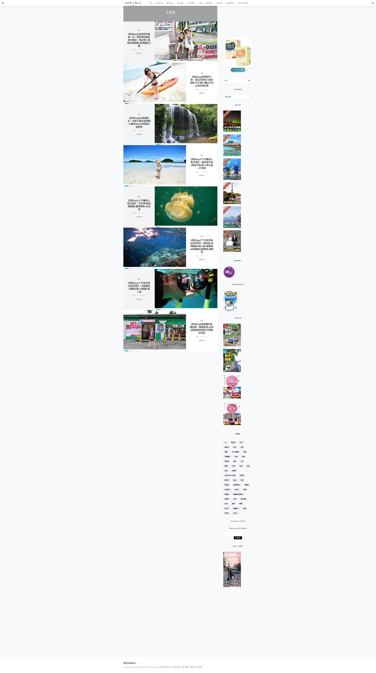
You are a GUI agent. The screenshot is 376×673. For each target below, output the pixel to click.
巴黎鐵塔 (227, 456)
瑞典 (226, 470)
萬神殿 (227, 494)
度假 (243, 456)
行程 (235, 499)
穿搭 (201, 3)
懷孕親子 (220, 3)
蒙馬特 (227, 499)
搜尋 (249, 80)
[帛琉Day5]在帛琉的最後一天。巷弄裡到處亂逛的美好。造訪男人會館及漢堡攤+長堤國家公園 (139, 40)
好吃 (235, 447)
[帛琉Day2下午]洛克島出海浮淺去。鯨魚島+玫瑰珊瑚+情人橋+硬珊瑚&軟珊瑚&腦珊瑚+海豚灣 (201, 246)
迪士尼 (227, 508)
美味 (235, 480)
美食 (242, 480)
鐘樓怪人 (236, 508)
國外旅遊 (180, 3)
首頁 (150, 3)
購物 (233, 503)
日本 (242, 461)
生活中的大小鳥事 (230, 475)
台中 (241, 442)
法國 (241, 466)
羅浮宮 (227, 480)
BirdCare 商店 (238, 70)
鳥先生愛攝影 (243, 3)
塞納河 (227, 447)
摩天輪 (227, 461)
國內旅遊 (169, 3)
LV (226, 442)
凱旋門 (233, 442)
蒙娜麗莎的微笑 (238, 494)
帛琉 (139, 30)
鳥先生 (227, 513)
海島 (248, 466)
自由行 (237, 489)
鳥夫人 (134, 49)
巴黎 (245, 452)
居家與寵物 (230, 3)
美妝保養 (209, 3)
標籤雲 (238, 434)
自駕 (245, 489)
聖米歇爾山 (237, 485)
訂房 (226, 503)
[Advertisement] (233, 20)
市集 (236, 456)
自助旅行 (227, 489)
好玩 (242, 447)
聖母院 (227, 485)
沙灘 (233, 466)
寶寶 (226, 452)
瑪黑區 (234, 470)
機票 (226, 466)
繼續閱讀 (139, 53)
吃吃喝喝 (191, 3)
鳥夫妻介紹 (159, 3)
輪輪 (241, 503)
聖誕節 (247, 485)
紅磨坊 (242, 475)
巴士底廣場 (235, 452)
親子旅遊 (243, 499)
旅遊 (235, 461)
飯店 (245, 508)
